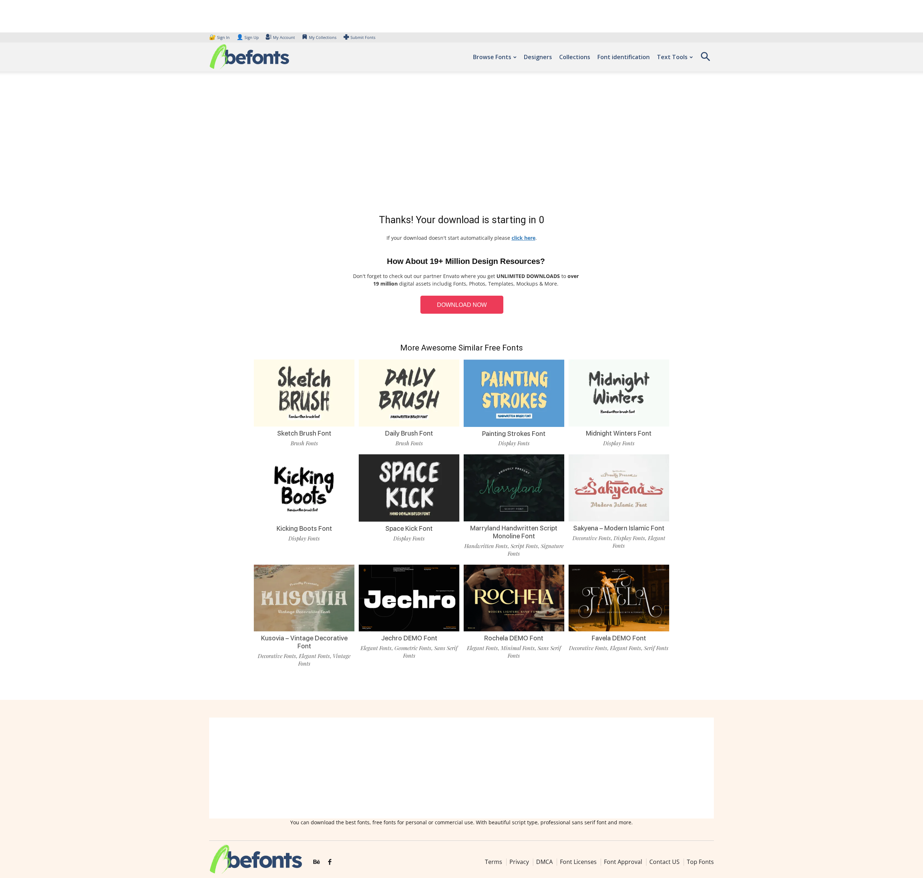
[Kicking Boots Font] (304, 487)
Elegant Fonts (314, 655)
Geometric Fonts (412, 648)
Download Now (462, 305)
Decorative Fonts (592, 538)
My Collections (322, 37)
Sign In (220, 37)
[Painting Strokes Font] (514, 392)
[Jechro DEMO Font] (409, 597)
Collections (574, 57)
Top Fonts (700, 862)
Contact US (664, 862)
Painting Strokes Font (514, 433)
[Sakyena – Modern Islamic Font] (619, 487)
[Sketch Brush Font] (304, 392)
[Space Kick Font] (409, 487)
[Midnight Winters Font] (619, 392)
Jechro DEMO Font (409, 638)
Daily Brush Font (409, 433)
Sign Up (248, 37)
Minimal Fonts (518, 648)
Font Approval (623, 862)
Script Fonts (524, 546)
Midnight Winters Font (619, 433)
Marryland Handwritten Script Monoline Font (513, 532)
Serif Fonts (656, 648)
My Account (284, 37)
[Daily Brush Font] (409, 392)
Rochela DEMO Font (513, 638)
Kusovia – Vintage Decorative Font (304, 642)
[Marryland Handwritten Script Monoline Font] (514, 487)
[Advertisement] (461, 144)
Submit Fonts (362, 37)
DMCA (544, 862)
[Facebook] (329, 862)
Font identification (623, 57)
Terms (493, 862)
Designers (538, 57)
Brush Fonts (304, 443)
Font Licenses (578, 862)
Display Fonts (514, 443)
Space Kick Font (409, 528)
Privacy (519, 862)
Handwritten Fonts (486, 546)
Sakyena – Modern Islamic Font (618, 528)
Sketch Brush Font (304, 433)
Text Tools (672, 57)
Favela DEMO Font (619, 638)
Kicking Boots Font (304, 528)
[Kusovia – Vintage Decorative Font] (304, 597)
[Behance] (316, 862)
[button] (705, 59)
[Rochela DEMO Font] (514, 597)
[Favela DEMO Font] (619, 597)
